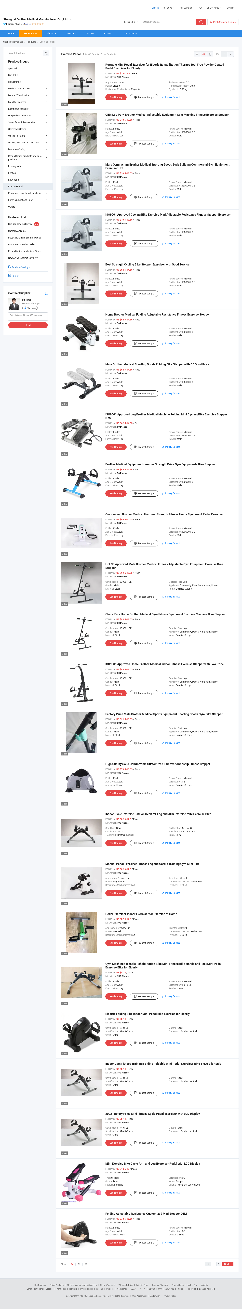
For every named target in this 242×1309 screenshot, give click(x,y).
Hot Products (40, 1285)
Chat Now (31, 308)
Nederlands (122, 1288)
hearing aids (14, 166)
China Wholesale (107, 1285)
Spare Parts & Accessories (21, 122)
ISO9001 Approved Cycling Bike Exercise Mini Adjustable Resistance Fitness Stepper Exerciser (168, 214)
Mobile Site (192, 1285)
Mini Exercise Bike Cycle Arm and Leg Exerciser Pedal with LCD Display (152, 1163)
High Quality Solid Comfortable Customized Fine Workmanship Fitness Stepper (157, 764)
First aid (12, 172)
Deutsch (110, 1288)
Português (61, 1288)
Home (11, 33)
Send (28, 325)
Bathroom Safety (17, 149)
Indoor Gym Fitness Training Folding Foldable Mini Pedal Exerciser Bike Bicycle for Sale (163, 1063)
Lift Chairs (13, 179)
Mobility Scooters (17, 102)
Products (32, 33)
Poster (15, 275)
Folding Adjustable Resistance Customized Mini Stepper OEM (146, 1213)
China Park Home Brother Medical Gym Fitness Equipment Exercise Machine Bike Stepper (165, 614)
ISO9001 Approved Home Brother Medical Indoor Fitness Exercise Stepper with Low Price (164, 664)
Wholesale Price (126, 1285)
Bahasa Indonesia (207, 1288)
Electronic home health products (24, 193)
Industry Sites (142, 1285)
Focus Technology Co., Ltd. (99, 1296)
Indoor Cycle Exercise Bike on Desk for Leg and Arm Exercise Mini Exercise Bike (158, 814)
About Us (51, 33)
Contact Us (110, 33)
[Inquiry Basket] (200, 7)
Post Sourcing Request (224, 22)
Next (226, 1264)
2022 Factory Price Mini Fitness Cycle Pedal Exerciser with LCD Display (152, 1113)
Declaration (155, 1296)
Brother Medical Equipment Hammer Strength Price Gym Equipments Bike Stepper (160, 464)
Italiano (99, 1288)
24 (72, 1264)
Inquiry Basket (172, 97)
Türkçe (180, 1288)
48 (86, 1264)
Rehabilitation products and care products (24, 157)
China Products (57, 1285)
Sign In (155, 7)
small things (14, 81)
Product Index (178, 1285)
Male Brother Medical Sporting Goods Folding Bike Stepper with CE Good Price (157, 364)
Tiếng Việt (191, 1288)
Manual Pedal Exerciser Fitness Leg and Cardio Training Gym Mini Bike (152, 864)
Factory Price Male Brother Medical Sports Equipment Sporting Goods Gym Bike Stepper (164, 714)
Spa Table (13, 75)
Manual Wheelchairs (18, 95)
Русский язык (86, 1288)
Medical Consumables (19, 88)
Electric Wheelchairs (18, 108)
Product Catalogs (21, 267)
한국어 (143, 1288)
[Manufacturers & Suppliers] (24, 6)
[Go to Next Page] (230, 54)
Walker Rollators (16, 135)
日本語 (152, 1288)
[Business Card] (46, 293)
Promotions (131, 33)
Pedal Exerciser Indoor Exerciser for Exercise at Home (141, 914)
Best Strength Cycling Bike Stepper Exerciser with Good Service (147, 264)
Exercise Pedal (15, 186)
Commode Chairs (17, 129)
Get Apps (214, 7)
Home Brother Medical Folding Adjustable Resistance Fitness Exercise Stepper (157, 314)
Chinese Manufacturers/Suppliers (82, 1285)
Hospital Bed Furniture (19, 115)
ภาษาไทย (169, 1288)
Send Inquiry (116, 97)
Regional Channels (160, 1285)
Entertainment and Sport (20, 199)
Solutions (71, 33)
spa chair (13, 68)
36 (79, 1264)
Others (11, 206)
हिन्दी (160, 1288)
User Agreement (139, 1296)
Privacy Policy (170, 1296)
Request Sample (146, 97)
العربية (133, 1288)
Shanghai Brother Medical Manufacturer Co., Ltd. (35, 19)
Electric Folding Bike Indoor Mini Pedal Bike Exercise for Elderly (147, 1014)
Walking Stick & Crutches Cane (23, 142)
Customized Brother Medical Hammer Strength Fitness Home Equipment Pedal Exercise (164, 514)
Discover (90, 33)
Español (49, 1288)
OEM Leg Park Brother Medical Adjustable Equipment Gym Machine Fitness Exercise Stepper (167, 114)
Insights (204, 1285)
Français (73, 1288)
